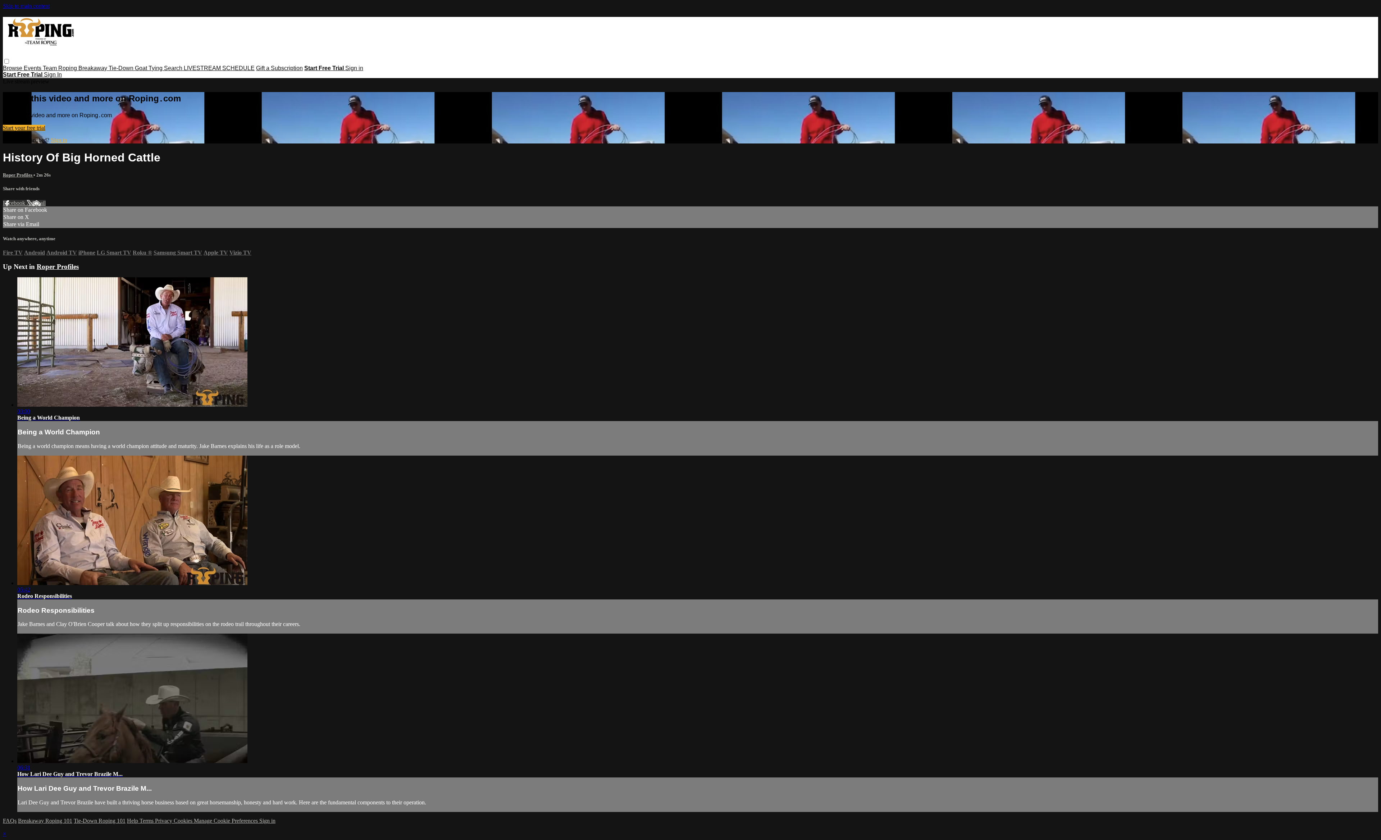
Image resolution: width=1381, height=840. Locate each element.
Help (133, 821)
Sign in (354, 68)
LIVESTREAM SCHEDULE (219, 68)
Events (33, 68)
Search (174, 68)
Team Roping (60, 68)
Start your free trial (24, 128)
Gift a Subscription (279, 68)
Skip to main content (26, 6)
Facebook (15, 203)
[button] (6, 61)
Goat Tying (149, 68)
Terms (147, 821)
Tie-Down (122, 68)
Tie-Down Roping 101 (100, 821)
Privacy (164, 821)
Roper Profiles (18, 175)
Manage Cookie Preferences (226, 821)
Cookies (184, 821)
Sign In (53, 75)
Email (39, 203)
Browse (13, 68)
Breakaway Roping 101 (45, 821)
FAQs (10, 821)
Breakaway (93, 68)
